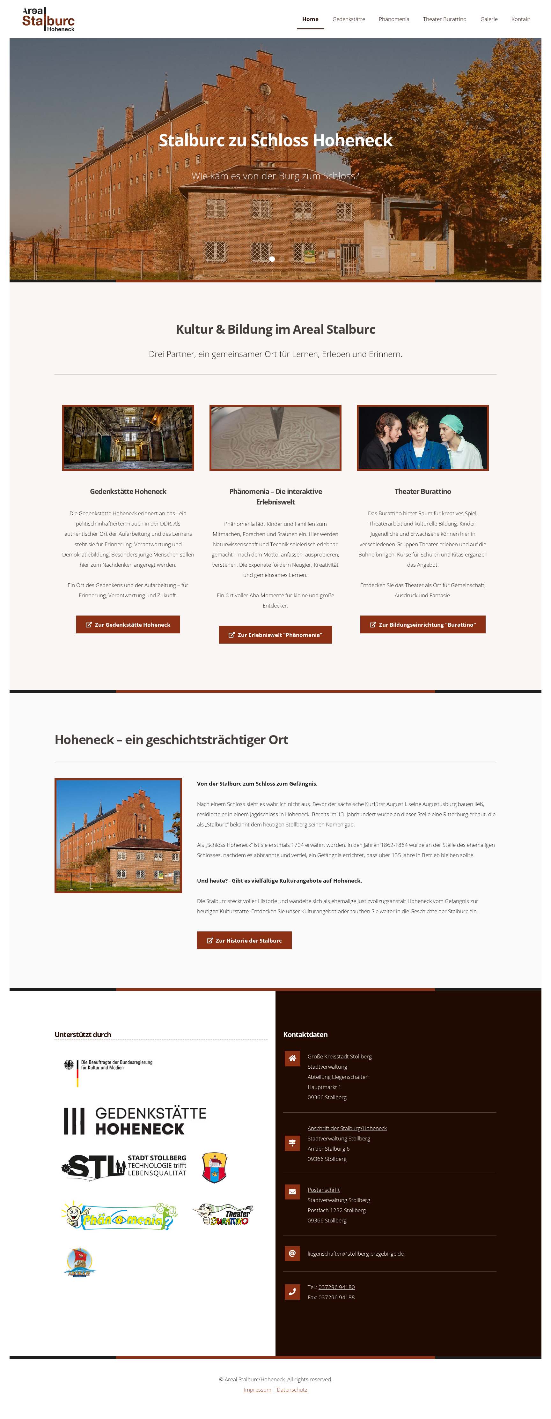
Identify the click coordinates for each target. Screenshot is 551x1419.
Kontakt (520, 19)
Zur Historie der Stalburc (249, 940)
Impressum (257, 1389)
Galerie (489, 19)
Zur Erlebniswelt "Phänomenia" (280, 635)
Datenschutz (292, 1389)
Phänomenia (394, 19)
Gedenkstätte (349, 19)
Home (310, 19)
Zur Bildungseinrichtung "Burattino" (427, 624)
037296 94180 (337, 1287)
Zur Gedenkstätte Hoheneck (133, 624)
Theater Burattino (445, 19)
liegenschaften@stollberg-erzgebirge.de (356, 1253)
